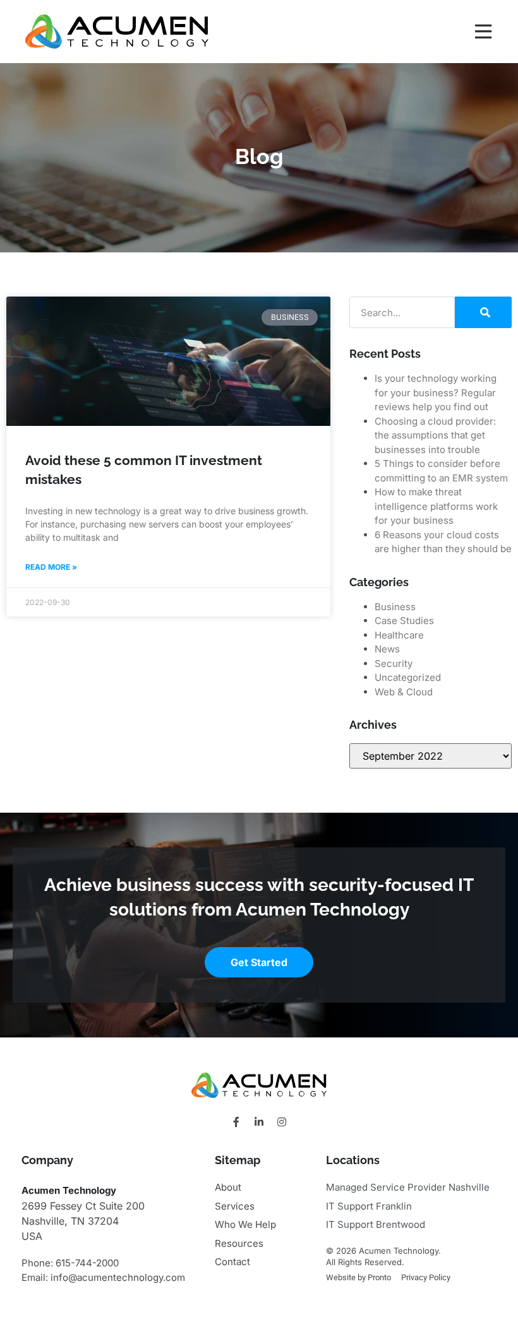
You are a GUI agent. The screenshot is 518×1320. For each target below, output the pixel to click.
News (387, 649)
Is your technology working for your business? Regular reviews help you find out (436, 392)
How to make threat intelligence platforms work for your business (436, 506)
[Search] (483, 312)
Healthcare (399, 635)
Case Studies (404, 621)
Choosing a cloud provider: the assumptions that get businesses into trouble (435, 435)
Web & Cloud (404, 692)
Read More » (51, 567)
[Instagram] (282, 1122)
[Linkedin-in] (259, 1122)
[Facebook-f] (236, 1122)
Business (395, 607)
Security (394, 663)
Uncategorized (408, 677)
